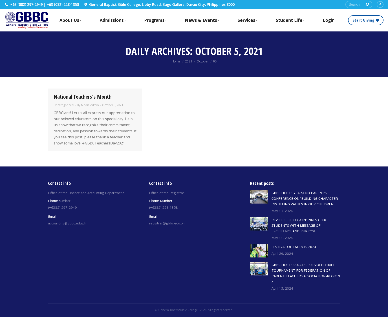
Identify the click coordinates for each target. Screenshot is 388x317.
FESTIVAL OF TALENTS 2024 (293, 246)
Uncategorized (64, 105)
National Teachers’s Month (83, 96)
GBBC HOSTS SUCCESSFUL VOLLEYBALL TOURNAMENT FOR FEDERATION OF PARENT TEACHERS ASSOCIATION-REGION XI (305, 273)
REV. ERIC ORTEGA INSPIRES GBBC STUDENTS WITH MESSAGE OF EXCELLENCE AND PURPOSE (299, 225)
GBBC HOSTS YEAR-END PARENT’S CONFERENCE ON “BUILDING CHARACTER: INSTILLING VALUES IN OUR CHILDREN (305, 198)
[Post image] (259, 197)
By (88, 105)
